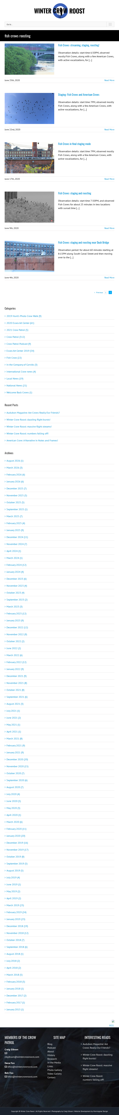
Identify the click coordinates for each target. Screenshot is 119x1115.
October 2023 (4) (15, 592)
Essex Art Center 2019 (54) (20, 350)
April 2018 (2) (14, 967)
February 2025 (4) (16, 523)
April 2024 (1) (14, 550)
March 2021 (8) (14, 738)
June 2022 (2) (14, 648)
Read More (109, 80)
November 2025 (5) (17, 495)
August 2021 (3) (15, 703)
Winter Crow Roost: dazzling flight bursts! (28, 419)
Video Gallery (54, 1073)
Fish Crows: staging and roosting (74, 193)
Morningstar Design (100, 1111)
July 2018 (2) (13, 960)
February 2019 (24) (16, 912)
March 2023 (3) (14, 606)
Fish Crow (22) (14, 357)
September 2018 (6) (17, 946)
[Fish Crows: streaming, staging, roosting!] (29, 59)
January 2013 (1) (15, 1009)
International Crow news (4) (21, 371)
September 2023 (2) (17, 599)
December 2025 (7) (16, 488)
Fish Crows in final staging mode (74, 144)
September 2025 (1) (17, 509)
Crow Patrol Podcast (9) (19, 343)
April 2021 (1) (14, 731)
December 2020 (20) (17, 759)
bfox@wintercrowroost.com (22, 1076)
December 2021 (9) (16, 676)
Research (52, 1058)
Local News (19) (15, 378)
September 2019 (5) (17, 863)
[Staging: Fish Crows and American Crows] (29, 108)
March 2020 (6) (14, 821)
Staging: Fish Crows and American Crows (78, 94)
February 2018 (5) (16, 981)
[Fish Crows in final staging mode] (29, 157)
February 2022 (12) (16, 662)
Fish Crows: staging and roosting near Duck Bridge (83, 242)
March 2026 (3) (14, 467)
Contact (51, 1077)
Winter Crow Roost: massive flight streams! (29, 426)
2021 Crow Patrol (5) (17, 329)
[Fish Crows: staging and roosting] (29, 207)
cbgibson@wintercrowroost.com (22, 1056)
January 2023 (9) (15, 620)
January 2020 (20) (16, 835)
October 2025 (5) (15, 502)
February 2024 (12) (16, 564)
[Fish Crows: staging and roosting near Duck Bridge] (29, 256)
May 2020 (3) (13, 808)
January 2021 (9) (15, 752)
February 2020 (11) (16, 828)
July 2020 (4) (13, 794)
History (51, 1055)
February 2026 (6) (16, 474)
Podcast (51, 1047)
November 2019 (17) (17, 849)
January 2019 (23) (16, 919)
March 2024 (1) (14, 557)
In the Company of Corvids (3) (22, 364)
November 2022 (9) (17, 634)
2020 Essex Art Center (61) (20, 322)
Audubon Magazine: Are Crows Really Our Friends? (33, 412)
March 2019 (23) (15, 905)
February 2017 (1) (16, 1002)
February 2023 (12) (16, 613)
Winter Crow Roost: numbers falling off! (27, 433)
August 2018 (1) (15, 953)
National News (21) (17, 385)
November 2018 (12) (17, 933)
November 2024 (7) (17, 544)
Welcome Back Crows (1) (19, 392)
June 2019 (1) (14, 884)
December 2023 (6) (16, 578)
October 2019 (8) (15, 856)
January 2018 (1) (15, 988)
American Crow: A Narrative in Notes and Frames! (32, 440)
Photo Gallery (54, 1069)
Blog (49, 1044)
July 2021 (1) (13, 710)
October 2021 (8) (15, 689)
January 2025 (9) (15, 530)
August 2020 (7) (15, 787)
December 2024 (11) (17, 537)
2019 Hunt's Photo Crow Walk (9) (24, 316)
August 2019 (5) (15, 870)
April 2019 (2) (14, 898)
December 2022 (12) (17, 627)
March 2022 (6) (14, 655)
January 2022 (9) (15, 669)
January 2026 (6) (15, 481)
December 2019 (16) (17, 842)
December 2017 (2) (16, 995)
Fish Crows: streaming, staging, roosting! (78, 45)
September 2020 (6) (17, 780)
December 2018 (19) (17, 926)
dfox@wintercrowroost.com (22, 1066)
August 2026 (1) (15, 460)
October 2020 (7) (15, 773)
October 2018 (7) (15, 939)
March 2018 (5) (14, 974)
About (50, 1051)
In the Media (54, 1062)
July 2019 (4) (13, 877)
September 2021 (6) (17, 696)
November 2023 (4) (17, 585)
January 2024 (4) (15, 571)
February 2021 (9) (16, 745)
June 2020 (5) (14, 801)
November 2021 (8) (17, 682)
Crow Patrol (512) (16, 336)
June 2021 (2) (14, 717)
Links (50, 1066)
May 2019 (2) (13, 891)
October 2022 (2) (15, 641)
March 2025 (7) (14, 516)
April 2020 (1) (14, 814)
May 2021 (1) (13, 724)
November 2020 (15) (17, 766)
